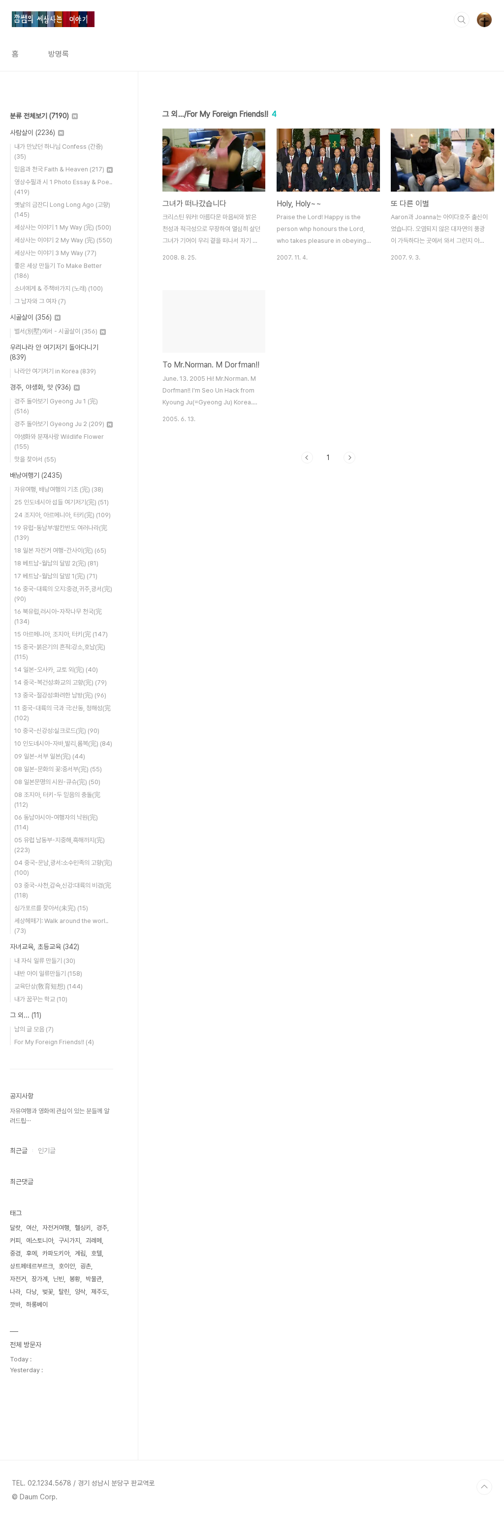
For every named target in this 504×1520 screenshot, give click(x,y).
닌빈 (58, 1279)
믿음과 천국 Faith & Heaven (59, 169)
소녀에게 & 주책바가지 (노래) (58, 288)
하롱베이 (37, 1304)
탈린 (64, 1291)
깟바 (15, 1304)
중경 (15, 1253)
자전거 (18, 1279)
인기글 (47, 1151)
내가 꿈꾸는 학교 (40, 999)
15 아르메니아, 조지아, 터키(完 (61, 634)
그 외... (25, 1015)
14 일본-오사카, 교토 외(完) (56, 669)
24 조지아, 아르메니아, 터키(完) (62, 515)
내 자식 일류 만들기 (44, 960)
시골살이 (31, 317)
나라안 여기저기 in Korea (55, 371)
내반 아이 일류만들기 (48, 973)
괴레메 (94, 1240)
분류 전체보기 (39, 116)
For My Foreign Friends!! (54, 1042)
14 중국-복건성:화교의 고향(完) (60, 682)
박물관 (94, 1279)
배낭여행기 (36, 475)
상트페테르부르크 (31, 1266)
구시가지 (69, 1240)
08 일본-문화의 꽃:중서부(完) (58, 769)
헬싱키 (83, 1227)
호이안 (67, 1266)
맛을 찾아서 (35, 459)
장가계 (40, 1279)
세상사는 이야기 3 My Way (55, 253)
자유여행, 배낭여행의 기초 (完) (58, 489)
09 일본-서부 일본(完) (49, 756)
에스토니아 (39, 1240)
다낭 (31, 1291)
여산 (31, 1227)
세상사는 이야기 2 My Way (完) (63, 240)
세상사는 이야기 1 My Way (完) (62, 227)
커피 (15, 1240)
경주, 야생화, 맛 (40, 387)
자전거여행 (55, 1227)
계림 (80, 1253)
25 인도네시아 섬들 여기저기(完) (61, 502)
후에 (31, 1253)
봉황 (74, 1279)
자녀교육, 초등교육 (44, 947)
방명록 (58, 54)
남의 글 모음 (34, 1029)
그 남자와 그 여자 (40, 301)
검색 (461, 19)
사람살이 (32, 132)
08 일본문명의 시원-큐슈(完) (57, 782)
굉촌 (85, 1266)
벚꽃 (47, 1291)
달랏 (15, 1227)
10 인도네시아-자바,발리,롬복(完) (63, 743)
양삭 (80, 1291)
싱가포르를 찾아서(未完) (51, 908)
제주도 (99, 1291)
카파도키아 (55, 1253)
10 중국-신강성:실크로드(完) (56, 730)
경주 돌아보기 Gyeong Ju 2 (59, 424)
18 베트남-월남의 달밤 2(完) (56, 563)
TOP (484, 1487)
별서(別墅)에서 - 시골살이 (55, 331)
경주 (101, 1227)
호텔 (96, 1253)
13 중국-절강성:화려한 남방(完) (60, 695)
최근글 (19, 1151)
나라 (15, 1291)
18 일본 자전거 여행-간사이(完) (60, 550)
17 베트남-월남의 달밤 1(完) (55, 576)
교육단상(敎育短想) (48, 986)
